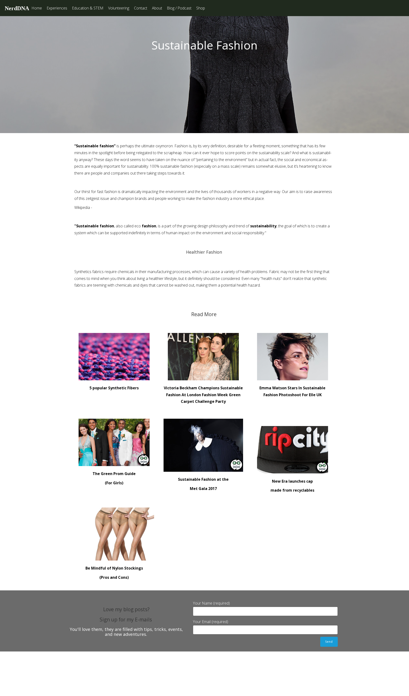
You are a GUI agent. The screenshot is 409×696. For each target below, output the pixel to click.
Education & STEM (87, 8)
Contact (140, 8)
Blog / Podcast (179, 8)
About (157, 8)
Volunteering (118, 8)
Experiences (57, 8)
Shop (200, 8)
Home (36, 8)
